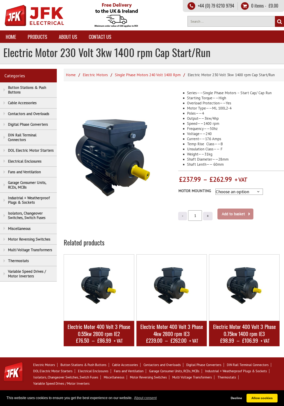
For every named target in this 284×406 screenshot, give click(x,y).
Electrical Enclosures (24, 161)
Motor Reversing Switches (29, 239)
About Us (68, 36)
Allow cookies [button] (262, 398)
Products (37, 36)
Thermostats (18, 260)
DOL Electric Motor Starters (31, 150)
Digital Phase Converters (28, 124)
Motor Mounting (194, 190)
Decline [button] (236, 398)
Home (11, 36)
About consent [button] (145, 398)
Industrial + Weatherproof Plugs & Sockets (29, 200)
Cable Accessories (22, 102)
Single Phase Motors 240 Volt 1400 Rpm (148, 74)
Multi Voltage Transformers (30, 249)
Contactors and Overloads (28, 113)
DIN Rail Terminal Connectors (22, 137)
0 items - (264, 5)
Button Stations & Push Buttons (27, 89)
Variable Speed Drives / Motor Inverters (27, 273)
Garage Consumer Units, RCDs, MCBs (27, 184)
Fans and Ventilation (24, 171)
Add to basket (233, 213)
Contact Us (100, 36)
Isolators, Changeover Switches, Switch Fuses (26, 215)
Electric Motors (95, 74)
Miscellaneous (19, 228)
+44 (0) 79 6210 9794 (216, 5)
